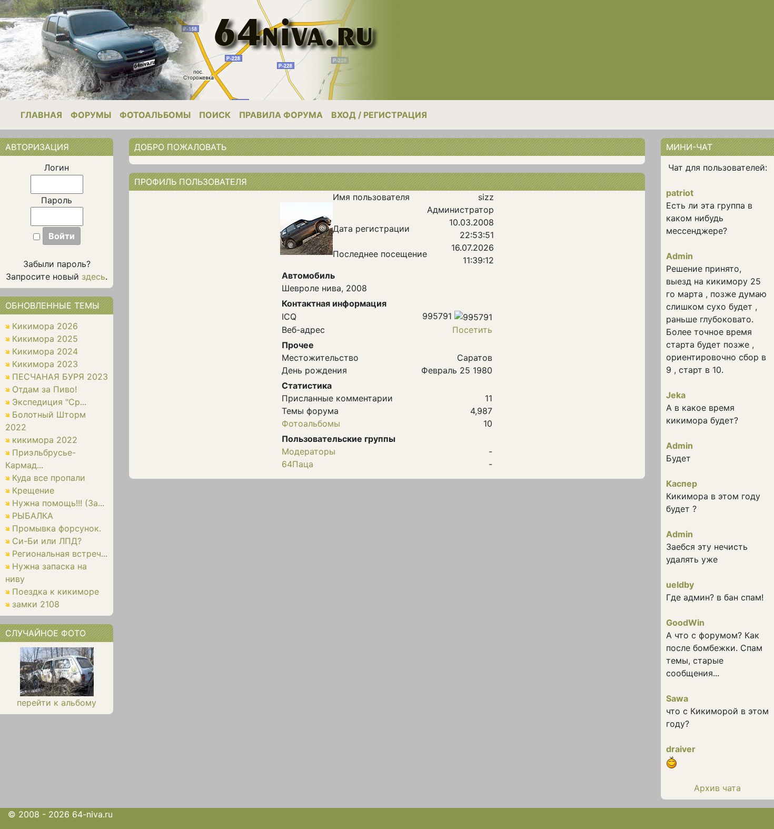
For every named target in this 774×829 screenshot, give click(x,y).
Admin (679, 256)
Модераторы (308, 451)
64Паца (297, 464)
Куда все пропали (48, 477)
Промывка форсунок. (56, 528)
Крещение (33, 490)
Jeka (676, 395)
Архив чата (717, 788)
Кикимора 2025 (45, 338)
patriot (679, 192)
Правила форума (281, 115)
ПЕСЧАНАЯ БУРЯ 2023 (60, 376)
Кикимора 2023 (45, 364)
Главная (41, 115)
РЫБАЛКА (32, 515)
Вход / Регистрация (379, 115)
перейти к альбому (56, 702)
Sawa (677, 698)
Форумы (91, 115)
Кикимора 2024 (45, 351)
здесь (93, 276)
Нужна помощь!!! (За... (58, 503)
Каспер (681, 483)
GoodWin (685, 622)
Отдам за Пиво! (44, 389)
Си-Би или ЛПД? (47, 541)
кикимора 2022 (44, 440)
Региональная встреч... (59, 553)
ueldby (680, 584)
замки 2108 (35, 604)
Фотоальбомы (155, 115)
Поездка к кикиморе (55, 591)
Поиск (215, 115)
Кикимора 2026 (45, 326)
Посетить (472, 329)
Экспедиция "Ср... (49, 402)
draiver (681, 749)
